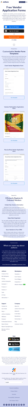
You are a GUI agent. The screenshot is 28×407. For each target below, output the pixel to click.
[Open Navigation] (27, 2)
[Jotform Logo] (5, 2)
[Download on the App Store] (14, 344)
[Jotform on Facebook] (4, 405)
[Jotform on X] (6, 405)
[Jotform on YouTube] (19, 405)
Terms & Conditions (14, 388)
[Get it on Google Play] (14, 339)
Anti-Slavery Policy (14, 400)
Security (14, 394)
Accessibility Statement (14, 397)
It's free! (14, 39)
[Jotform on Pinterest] (16, 405)
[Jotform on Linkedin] (9, 405)
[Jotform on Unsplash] (24, 405)
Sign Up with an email (14, 37)
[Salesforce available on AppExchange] (14, 349)
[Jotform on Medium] (11, 405)
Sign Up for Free (22, 2)
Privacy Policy (14, 391)
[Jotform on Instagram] (21, 405)
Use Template (14, 97)
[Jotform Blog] (14, 405)
